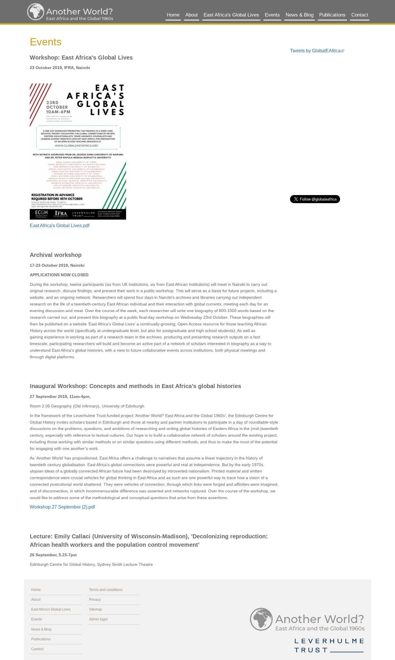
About (191, 15)
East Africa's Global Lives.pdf (59, 225)
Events (272, 15)
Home (173, 15)
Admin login (98, 619)
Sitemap (95, 609)
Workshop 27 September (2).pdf (62, 507)
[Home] (70, 12)
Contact (359, 15)
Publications (332, 15)
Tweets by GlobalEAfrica (315, 50)
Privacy (95, 600)
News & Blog (299, 15)
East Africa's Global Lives (231, 15)
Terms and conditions (106, 590)
